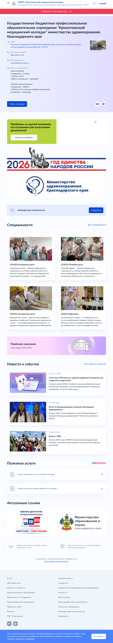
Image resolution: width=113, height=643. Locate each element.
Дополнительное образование (21, 593)
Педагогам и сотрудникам (19, 597)
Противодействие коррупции (56, 561)
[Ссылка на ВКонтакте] (9, 623)
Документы (63, 616)
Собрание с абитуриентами (54, 11)
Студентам (63, 583)
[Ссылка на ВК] (97, 104)
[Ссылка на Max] (103, 104)
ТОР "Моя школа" (15, 616)
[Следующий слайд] (109, 546)
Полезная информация (68, 607)
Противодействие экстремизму (72, 602)
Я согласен (98, 636)
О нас (9, 578)
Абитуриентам (14, 583)
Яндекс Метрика (46, 634)
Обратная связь (14, 607)
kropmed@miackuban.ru (20, 63)
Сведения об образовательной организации (78, 588)
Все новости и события (95, 364)
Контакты (62, 593)
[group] (31, 522)
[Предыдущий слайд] (4, 522)
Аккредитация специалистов (71, 612)
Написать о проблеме (24, 137)
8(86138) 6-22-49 (17, 55)
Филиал (10, 612)
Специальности (65, 578)
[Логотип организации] (13, 3)
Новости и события (16, 588)
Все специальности (97, 225)
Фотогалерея (64, 597)
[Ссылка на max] (15, 623)
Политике (30, 639)
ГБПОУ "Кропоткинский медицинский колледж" (41, 2)
